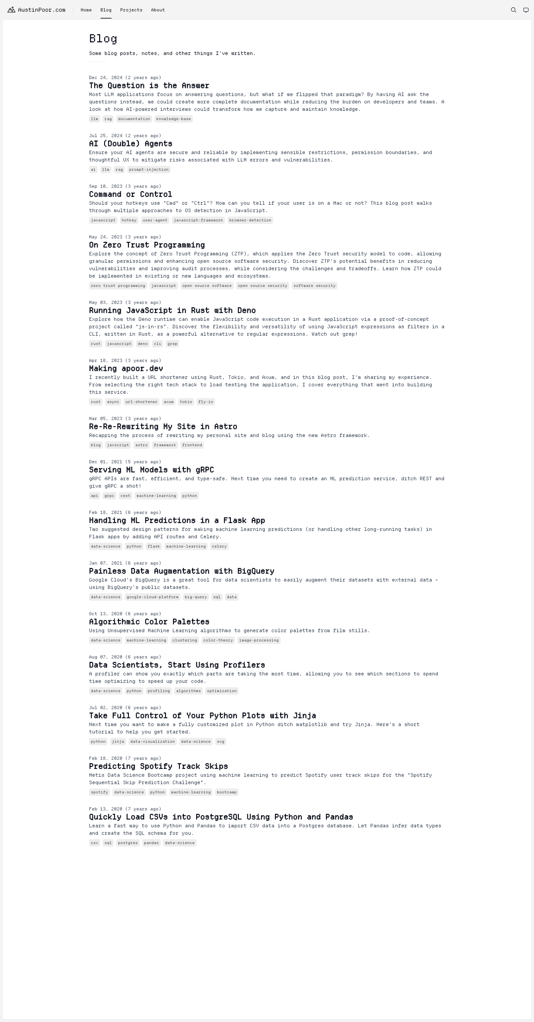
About (158, 10)
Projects (131, 10)
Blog (106, 10)
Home (86, 10)
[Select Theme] (526, 10)
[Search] (513, 9)
